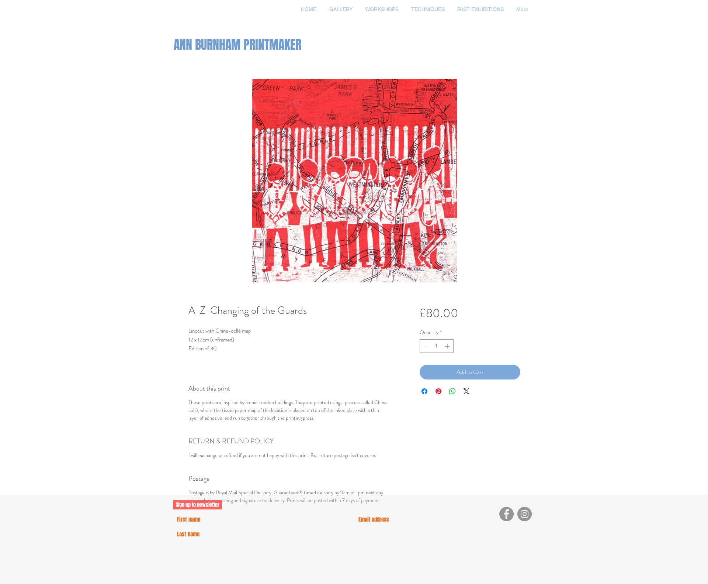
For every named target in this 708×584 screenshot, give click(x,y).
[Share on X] (466, 391)
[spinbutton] (436, 346)
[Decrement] (425, 346)
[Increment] (447, 346)
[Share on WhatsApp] (452, 391)
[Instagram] (524, 514)
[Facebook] (506, 514)
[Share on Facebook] (424, 391)
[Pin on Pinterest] (438, 391)
